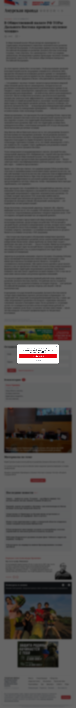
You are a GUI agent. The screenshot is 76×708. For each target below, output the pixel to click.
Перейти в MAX (38, 356)
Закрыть (38, 360)
